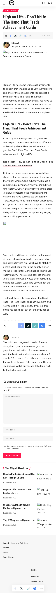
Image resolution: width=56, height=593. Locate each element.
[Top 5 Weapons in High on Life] (45, 523)
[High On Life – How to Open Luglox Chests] (45, 492)
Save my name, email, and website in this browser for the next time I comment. (29, 447)
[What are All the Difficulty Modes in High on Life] (45, 508)
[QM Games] (11, 3)
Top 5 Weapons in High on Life (19, 520)
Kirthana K (15, 43)
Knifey (7, 173)
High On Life (11, 10)
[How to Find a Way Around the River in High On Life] (45, 477)
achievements (42, 84)
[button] (5, 3)
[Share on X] (15, 35)
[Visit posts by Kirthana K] (6, 45)
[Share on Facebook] (10, 35)
